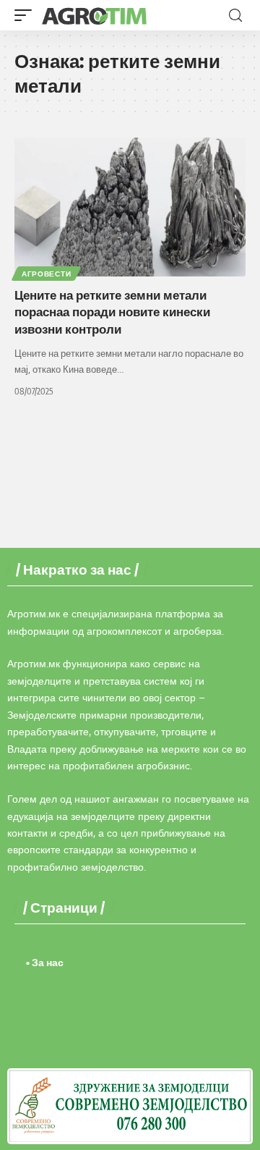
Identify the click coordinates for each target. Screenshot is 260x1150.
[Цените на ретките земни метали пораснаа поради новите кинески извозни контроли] (130, 207)
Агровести (46, 273)
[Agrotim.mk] (94, 15)
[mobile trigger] (26, 15)
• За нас (45, 962)
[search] (235, 15)
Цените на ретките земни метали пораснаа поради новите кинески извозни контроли (112, 312)
